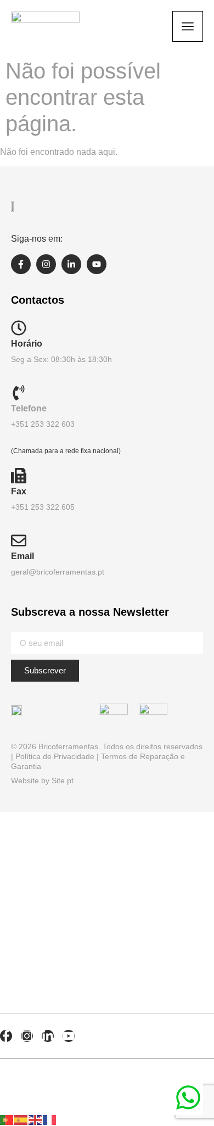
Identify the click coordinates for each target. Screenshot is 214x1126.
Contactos (44, 930)
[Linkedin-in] (71, 264)
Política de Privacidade (54, 756)
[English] (36, 1119)
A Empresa (42, 851)
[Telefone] (18, 392)
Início (21, 825)
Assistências (52, 983)
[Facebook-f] (21, 264)
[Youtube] (96, 264)
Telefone (29, 408)
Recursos (40, 904)
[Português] (7, 1119)
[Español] (21, 1119)
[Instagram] (46, 264)
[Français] (50, 1119)
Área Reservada (66, 957)
